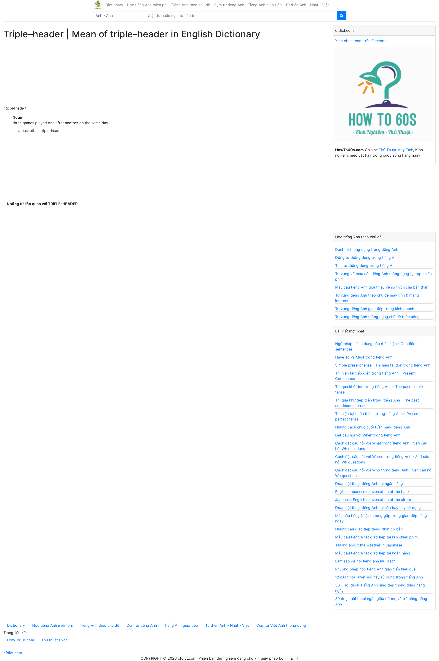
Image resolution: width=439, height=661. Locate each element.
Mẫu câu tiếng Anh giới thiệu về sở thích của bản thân (381, 287)
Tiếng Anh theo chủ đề (190, 5)
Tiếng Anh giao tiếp (265, 5)
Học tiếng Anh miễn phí (147, 5)
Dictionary (114, 5)
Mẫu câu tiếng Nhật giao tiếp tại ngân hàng (372, 553)
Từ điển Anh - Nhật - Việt (307, 5)
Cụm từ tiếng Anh (229, 5)
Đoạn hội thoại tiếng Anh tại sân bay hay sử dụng (378, 507)
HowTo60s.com (20, 640)
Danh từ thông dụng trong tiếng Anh (366, 249)
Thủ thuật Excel (54, 640)
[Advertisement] (144, 73)
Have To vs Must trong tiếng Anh (363, 357)
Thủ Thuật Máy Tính (396, 149)
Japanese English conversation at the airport (374, 499)
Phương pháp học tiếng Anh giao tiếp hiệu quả (375, 569)
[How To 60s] (384, 96)
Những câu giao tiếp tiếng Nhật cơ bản (369, 529)
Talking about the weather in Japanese (368, 545)
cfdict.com (12, 652)
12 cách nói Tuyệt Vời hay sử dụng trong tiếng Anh (379, 577)
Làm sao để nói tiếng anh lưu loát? (365, 561)
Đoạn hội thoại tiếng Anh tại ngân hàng (369, 483)
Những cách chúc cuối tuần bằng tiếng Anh (372, 427)
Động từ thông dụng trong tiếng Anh (367, 257)
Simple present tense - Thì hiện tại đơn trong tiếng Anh (382, 365)
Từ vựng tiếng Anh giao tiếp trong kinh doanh (374, 308)
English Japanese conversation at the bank (372, 491)
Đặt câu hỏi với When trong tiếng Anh (367, 435)
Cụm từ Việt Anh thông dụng (281, 625)
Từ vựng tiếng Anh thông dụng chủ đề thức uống (377, 316)
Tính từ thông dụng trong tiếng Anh (365, 265)
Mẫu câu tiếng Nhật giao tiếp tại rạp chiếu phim (376, 537)
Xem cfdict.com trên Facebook (362, 40)
